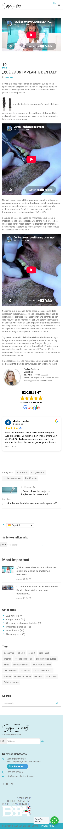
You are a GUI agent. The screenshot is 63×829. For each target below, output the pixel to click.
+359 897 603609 (15, 772)
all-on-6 (31, 653)
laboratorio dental (22, 676)
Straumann (51, 676)
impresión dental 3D (43, 670)
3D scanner (9, 653)
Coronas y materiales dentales (22, 623)
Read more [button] (10, 446)
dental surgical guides (46, 659)
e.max (6, 665)
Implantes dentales (12, 478)
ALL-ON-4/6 (22, 472)
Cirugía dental (37, 472)
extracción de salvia (42, 665)
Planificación (31, 478)
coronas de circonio (23, 659)
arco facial (44, 653)
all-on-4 (21, 653)
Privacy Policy (47, 826)
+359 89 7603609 (40, 375)
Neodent (38, 676)
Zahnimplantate (11, 682)
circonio (7, 659)
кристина (9, 77)
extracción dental (21, 665)
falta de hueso (10, 670)
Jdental (7, 676)
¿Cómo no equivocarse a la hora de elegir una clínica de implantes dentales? (36, 571)
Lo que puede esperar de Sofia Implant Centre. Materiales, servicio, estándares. (37, 590)
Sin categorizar (14, 634)
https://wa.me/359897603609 (46, 378)
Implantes (25, 670)
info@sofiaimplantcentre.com (20, 776)
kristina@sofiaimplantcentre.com (38, 381)
